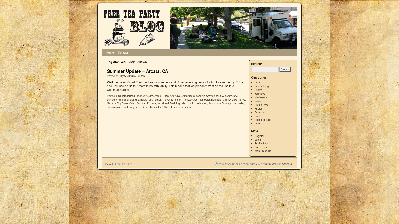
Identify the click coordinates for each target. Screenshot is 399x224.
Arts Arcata (188, 95)
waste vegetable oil (133, 107)
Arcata (149, 95)
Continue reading (120, 89)
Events (258, 89)
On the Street (262, 104)
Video (258, 123)
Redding (175, 103)
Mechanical (261, 97)
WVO (166, 107)
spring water (237, 103)
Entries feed (261, 143)
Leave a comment (181, 107)
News (258, 101)
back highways (204, 95)
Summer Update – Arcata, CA (137, 71)
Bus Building (262, 86)
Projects (259, 112)
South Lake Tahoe (218, 103)
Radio (258, 116)
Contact (123, 52)
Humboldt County (221, 99)
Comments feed (263, 147)
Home (110, 52)
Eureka (142, 99)
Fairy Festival (154, 99)
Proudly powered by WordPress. (237, 163)
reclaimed (163, 103)
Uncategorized (126, 95)
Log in (258, 139)
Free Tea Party (123, 163)
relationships (188, 103)
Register (259, 136)
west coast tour (154, 107)
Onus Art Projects (146, 103)
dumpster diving (128, 99)
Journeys (260, 93)
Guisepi (141, 76)
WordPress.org (263, 150)
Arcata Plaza (161, 95)
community (231, 95)
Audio (258, 82)
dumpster (112, 99)
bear (216, 95)
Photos (258, 108)
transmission (114, 107)
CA (222, 95)
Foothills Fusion (172, 99)
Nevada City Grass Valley (121, 103)
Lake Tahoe (238, 99)
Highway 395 (190, 99)
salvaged (202, 103)
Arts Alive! (175, 95)
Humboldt (204, 99)
